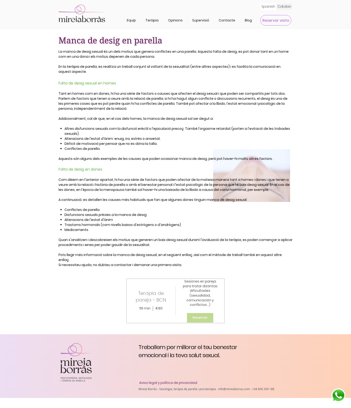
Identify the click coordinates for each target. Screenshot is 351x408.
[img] (200, 300)
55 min (144, 308)
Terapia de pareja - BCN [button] (151, 296)
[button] (152, 20)
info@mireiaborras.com (234, 389)
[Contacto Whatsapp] (338, 395)
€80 (159, 308)
